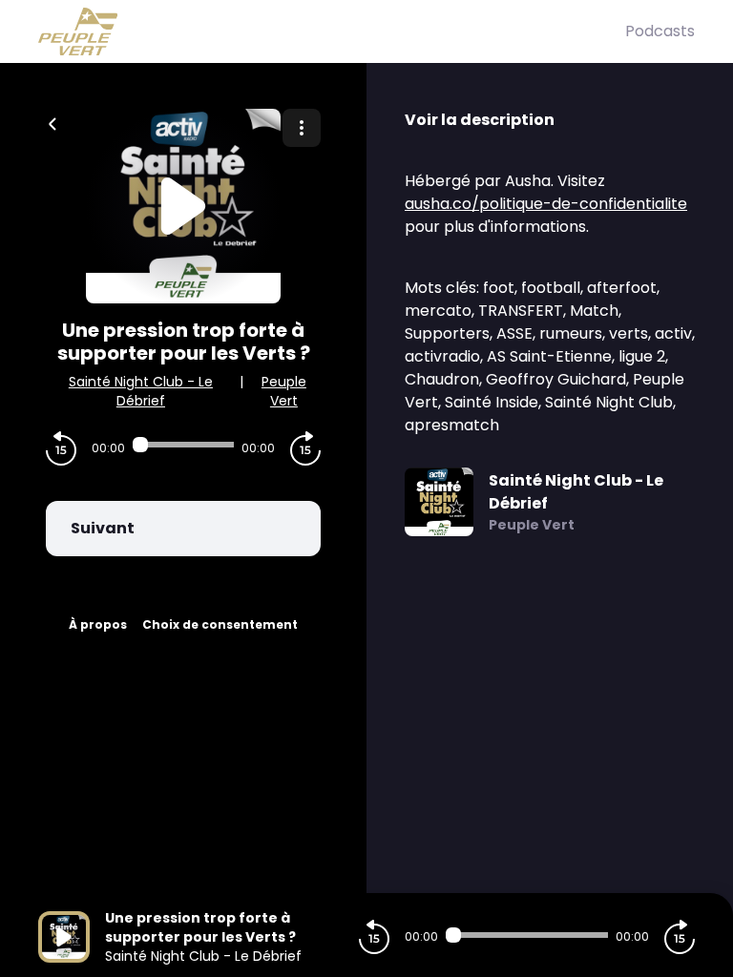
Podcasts (660, 31)
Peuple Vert (284, 391)
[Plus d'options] (302, 128)
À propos (98, 624)
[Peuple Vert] (331, 31)
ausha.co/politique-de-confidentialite (546, 204)
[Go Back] (52, 122)
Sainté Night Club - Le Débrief (141, 391)
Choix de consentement (220, 624)
